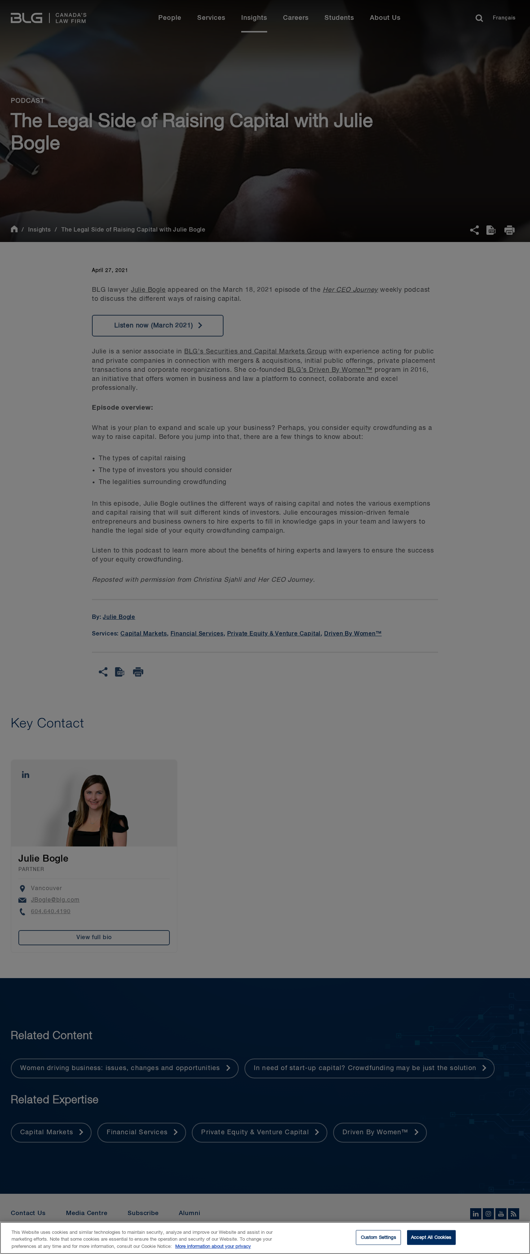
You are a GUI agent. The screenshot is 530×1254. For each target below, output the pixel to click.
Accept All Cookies (431, 1237)
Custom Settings (378, 1237)
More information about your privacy (213, 1246)
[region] (265, 1238)
